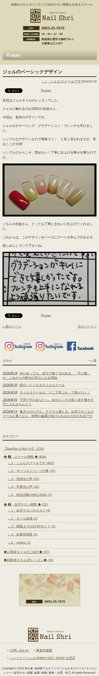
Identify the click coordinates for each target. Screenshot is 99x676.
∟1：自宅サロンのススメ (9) (29, 510)
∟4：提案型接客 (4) (23, 534)
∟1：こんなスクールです (61, 81)
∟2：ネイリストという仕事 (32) (31, 471)
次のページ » (87, 326)
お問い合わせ (19, 650)
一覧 (93, 360)
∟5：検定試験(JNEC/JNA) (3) (30, 495)
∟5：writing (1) (19, 542)
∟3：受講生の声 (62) (23, 479)
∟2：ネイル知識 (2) (23, 518)
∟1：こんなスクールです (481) (31, 463)
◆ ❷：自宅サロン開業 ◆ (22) (26, 504)
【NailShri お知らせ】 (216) (24, 449)
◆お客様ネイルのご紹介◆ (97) (26, 552)
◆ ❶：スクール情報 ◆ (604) (25, 457)
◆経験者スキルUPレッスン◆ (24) (29, 560)
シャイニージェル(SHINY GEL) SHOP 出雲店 (42, 658)
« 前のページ (12, 326)
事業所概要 (44, 650)
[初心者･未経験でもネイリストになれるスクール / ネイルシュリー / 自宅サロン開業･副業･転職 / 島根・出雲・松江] (51, 21)
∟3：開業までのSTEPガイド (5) (31, 526)
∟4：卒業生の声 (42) (23, 487)
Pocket (46, 90)
